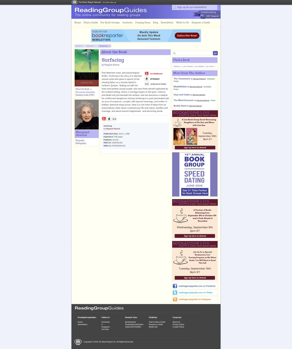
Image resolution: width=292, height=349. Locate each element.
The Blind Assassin (184, 100)
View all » (178, 66)
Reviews (90, 46)
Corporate (177, 317)
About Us (176, 322)
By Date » (211, 66)
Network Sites (131, 317)
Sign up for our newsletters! (192, 7)
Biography (80, 140)
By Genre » (200, 66)
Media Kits (153, 327)
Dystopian (211, 79)
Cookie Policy (178, 327)
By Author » (189, 66)
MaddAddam (180, 86)
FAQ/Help (153, 317)
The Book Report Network (89, 2)
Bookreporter (130, 322)
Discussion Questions (85, 92)
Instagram (105, 327)
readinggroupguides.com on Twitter (195, 292)
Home (78, 46)
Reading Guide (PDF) (85, 95)
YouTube (105, 329)
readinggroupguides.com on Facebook (197, 286)
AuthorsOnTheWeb (133, 327)
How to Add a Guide (157, 322)
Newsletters (82, 324)
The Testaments (182, 78)
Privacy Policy (178, 324)
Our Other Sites (108, 2)
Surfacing (103, 46)
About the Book (82, 89)
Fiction (176, 81)
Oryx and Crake (182, 94)
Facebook (105, 322)
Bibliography (81, 143)
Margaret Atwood (111, 65)
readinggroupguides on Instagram (195, 299)
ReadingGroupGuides (87, 317)
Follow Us (105, 317)
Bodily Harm (180, 106)
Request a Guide (156, 324)
